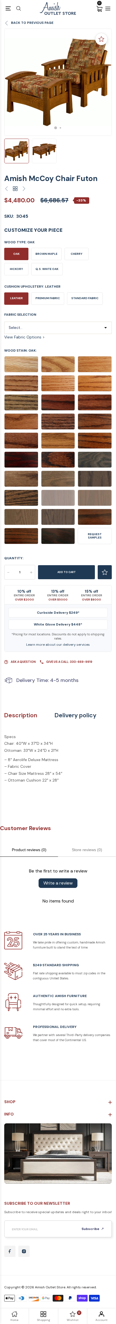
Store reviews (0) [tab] (87, 849)
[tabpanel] (58, 82)
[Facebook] (9, 1251)
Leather (16, 298)
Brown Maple (46, 254)
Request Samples (95, 535)
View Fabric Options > (24, 337)
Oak (16, 254)
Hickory (16, 269)
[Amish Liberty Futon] (24, 189)
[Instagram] (24, 1251)
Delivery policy (75, 715)
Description (20, 715)
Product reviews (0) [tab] (29, 849)
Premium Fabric (47, 298)
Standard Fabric (85, 298)
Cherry (76, 254)
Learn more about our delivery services (58, 644)
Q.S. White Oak (47, 269)
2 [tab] (60, 128)
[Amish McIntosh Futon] (6, 189)
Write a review (58, 883)
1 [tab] (55, 127)
